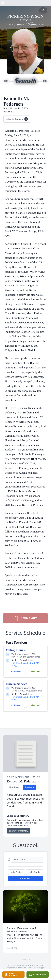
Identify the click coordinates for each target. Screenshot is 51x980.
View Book (14, 787)
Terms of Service (33, 967)
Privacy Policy (17, 967)
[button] (25, 906)
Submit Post (25, 878)
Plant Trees (35, 671)
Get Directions (15, 671)
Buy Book (29, 787)
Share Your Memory (18, 830)
